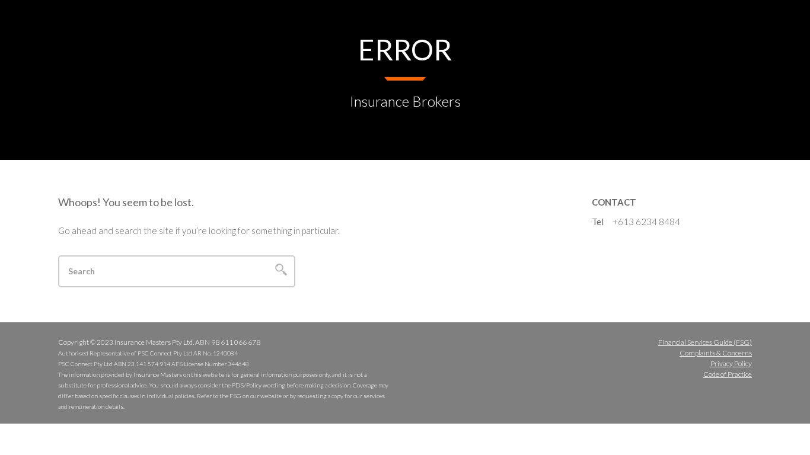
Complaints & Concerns (716, 352)
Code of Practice (727, 374)
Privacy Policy (731, 363)
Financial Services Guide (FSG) (705, 342)
